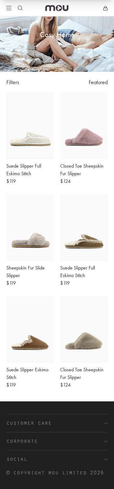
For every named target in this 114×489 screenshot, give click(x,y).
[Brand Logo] (56, 8)
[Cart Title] (105, 8)
